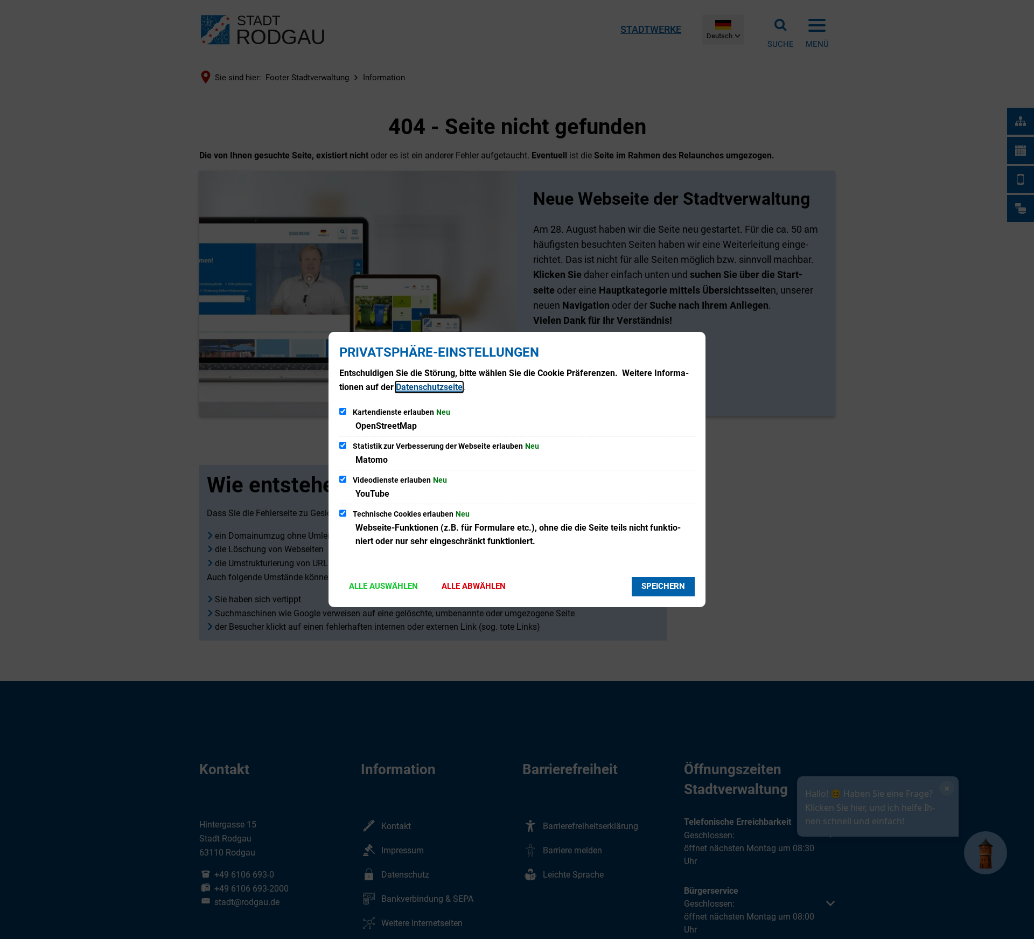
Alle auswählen (383, 586)
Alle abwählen (474, 586)
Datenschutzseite (429, 387)
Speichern (663, 586)
